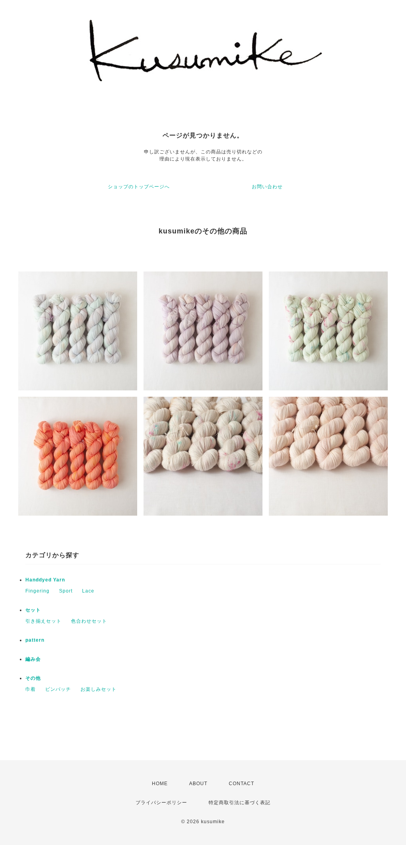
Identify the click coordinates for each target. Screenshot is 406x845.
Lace (88, 591)
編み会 (33, 659)
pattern (34, 640)
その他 (33, 678)
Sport (66, 591)
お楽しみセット (98, 689)
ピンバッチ (58, 689)
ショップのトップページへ (139, 186)
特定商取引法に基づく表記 (239, 802)
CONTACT (241, 783)
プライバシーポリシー (161, 802)
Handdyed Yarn (45, 580)
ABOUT (198, 783)
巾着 (30, 689)
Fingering (37, 591)
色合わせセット (89, 621)
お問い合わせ (267, 186)
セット (33, 610)
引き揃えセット (43, 621)
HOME (160, 783)
